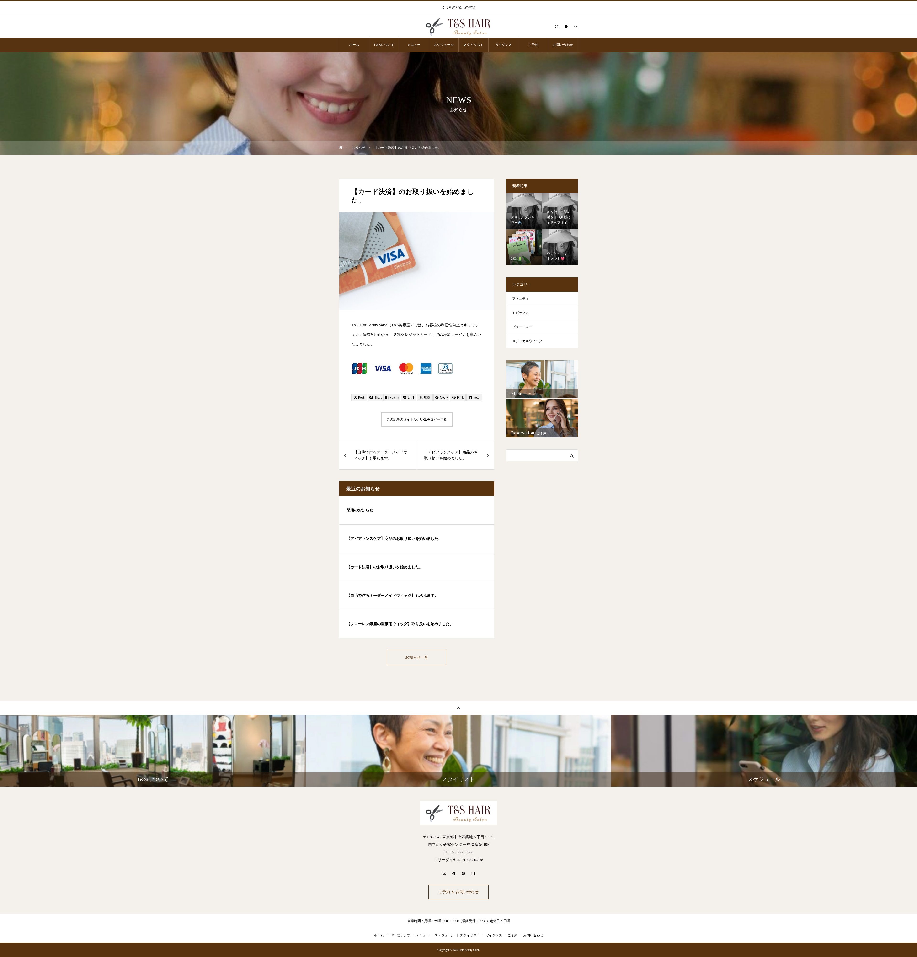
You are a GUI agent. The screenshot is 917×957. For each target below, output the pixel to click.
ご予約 (533, 45)
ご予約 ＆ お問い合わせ (458, 892)
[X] (556, 26)
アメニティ (520, 299)
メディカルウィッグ (527, 341)
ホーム (354, 45)
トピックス (520, 313)
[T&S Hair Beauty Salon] (458, 26)
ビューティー (522, 327)
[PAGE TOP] (458, 708)
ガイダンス (503, 45)
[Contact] (575, 26)
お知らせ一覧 (416, 657)
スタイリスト (474, 45)
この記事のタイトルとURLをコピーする (417, 419)
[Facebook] (566, 26)
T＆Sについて (383, 45)
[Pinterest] (463, 873)
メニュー (414, 45)
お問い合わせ (563, 45)
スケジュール (444, 45)
